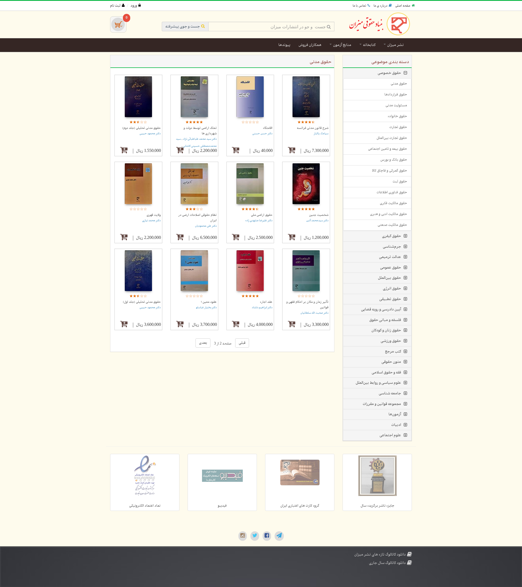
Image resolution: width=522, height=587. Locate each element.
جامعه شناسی (390, 393)
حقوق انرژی (392, 288)
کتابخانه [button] (368, 45)
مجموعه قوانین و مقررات (382, 404)
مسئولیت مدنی (396, 105)
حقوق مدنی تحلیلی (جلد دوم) (141, 128)
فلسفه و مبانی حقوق (385, 320)
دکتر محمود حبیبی (150, 133)
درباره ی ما (380, 6)
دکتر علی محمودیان (206, 226)
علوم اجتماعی (390, 435)
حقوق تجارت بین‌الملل (392, 138)
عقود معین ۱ (209, 302)
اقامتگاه (267, 128)
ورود (133, 6)
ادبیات (396, 425)
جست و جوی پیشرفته (182, 26)
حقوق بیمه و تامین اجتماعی (387, 149)
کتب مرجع (393, 351)
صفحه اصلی (402, 6)
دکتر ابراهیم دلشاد (262, 307)
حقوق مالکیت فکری (393, 203)
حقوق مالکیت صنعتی (392, 225)
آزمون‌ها (395, 414)
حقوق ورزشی (391, 341)
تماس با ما (359, 6)
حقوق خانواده (397, 116)
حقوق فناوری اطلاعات (392, 192)
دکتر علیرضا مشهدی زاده (258, 220)
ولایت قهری (154, 215)
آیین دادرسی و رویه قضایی (381, 309)
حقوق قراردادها (395, 94)
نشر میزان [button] (395, 45)
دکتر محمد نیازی (151, 220)
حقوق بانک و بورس (393, 160)
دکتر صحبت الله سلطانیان (314, 313)
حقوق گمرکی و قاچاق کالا (389, 170)
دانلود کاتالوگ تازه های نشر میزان (380, 554)
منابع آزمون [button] (341, 45)
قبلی (242, 343)
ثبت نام (115, 6)
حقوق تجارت (398, 127)
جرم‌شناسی (392, 246)
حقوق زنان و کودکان (386, 330)
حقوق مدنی (399, 84)
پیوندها (284, 45)
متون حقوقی (391, 362)
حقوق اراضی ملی (261, 215)
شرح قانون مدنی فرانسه (312, 128)
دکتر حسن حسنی (262, 133)
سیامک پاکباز (321, 133)
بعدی (203, 343)
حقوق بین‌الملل (389, 278)
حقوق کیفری (391, 236)
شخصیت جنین (318, 215)
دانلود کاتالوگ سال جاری (387, 563)
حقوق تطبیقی (390, 299)
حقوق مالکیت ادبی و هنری (388, 214)
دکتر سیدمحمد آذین (317, 220)
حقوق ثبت (400, 181)
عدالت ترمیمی (390, 257)
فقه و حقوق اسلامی (386, 372)
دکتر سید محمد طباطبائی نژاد (199, 139)
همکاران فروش (310, 45)
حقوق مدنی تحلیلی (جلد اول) (142, 302)
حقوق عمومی (390, 267)
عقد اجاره (266, 302)
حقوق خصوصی (389, 73)
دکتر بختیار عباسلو (206, 307)
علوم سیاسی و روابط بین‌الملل (378, 382)
